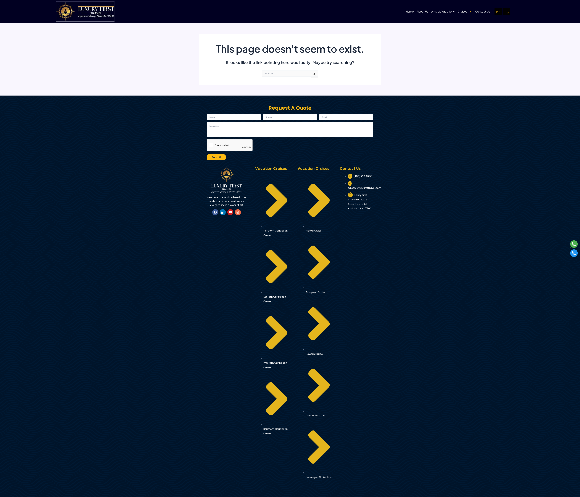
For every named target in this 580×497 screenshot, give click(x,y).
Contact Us (482, 11)
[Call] (574, 252)
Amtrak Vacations (443, 11)
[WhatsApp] (574, 243)
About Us (422, 11)
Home (410, 11)
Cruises (462, 11)
